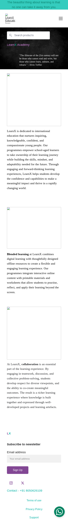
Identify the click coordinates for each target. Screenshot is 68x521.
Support (34, 517)
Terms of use (34, 500)
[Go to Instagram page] (12, 483)
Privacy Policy (34, 509)
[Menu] (61, 18)
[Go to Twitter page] (22, 483)
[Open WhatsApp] (59, 511)
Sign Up (17, 470)
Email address (16, 452)
